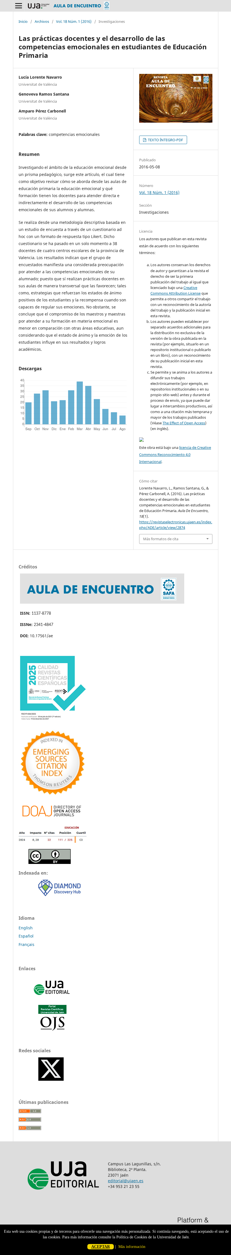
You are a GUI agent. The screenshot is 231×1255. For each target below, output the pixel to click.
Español (26, 936)
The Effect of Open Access (184, 422)
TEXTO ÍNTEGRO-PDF (165, 139)
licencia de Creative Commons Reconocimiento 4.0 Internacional (175, 454)
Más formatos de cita (160, 538)
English (26, 927)
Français (26, 944)
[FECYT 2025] (52, 721)
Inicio (23, 21)
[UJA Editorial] (52, 997)
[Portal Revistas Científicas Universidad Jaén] (52, 1029)
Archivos (42, 21)
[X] (51, 1079)
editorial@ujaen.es (125, 1180)
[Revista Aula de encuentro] (102, 602)
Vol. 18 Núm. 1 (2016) (74, 21)
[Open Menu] (18, 5)
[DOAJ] (52, 818)
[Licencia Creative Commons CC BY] (49, 862)
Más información (131, 1247)
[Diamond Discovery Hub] (59, 894)
